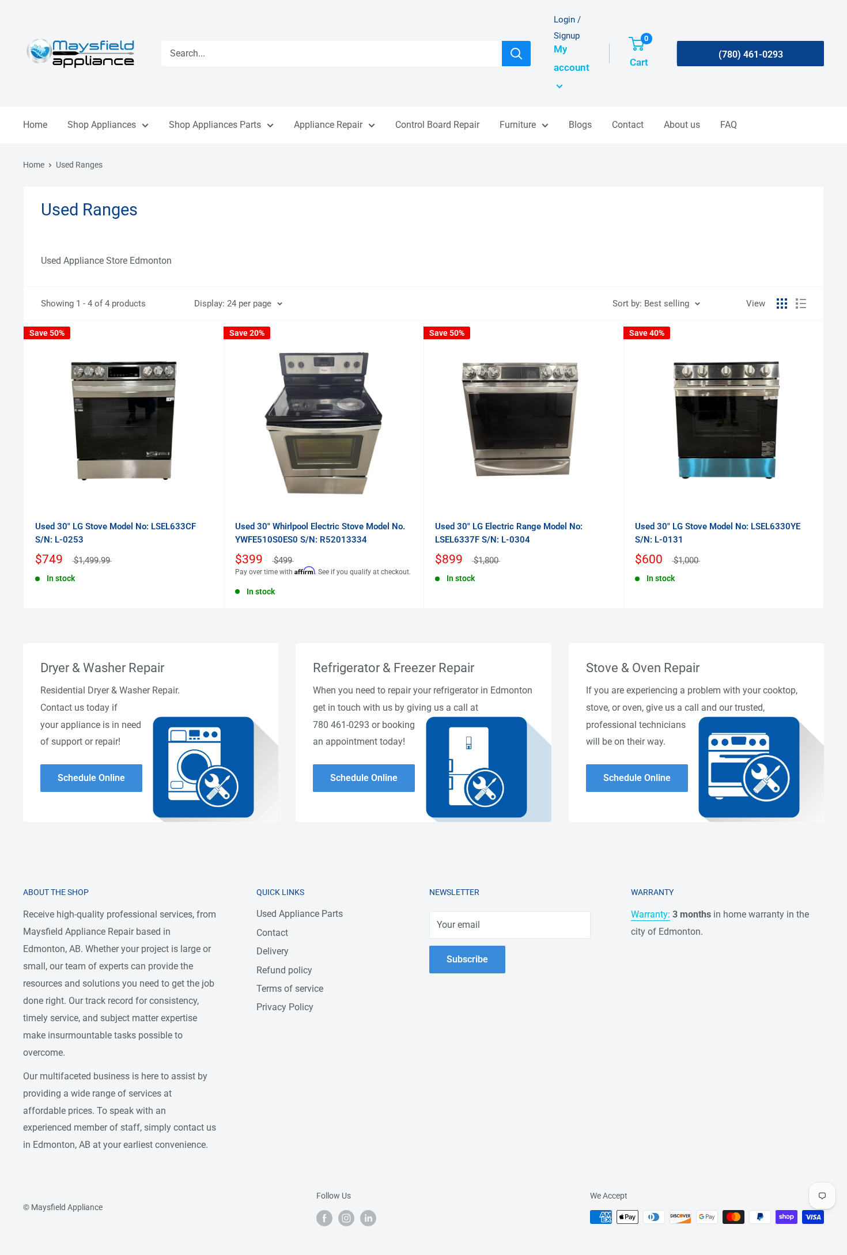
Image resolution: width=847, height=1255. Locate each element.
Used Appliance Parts (299, 913)
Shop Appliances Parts (215, 124)
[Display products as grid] (782, 303)
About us (682, 124)
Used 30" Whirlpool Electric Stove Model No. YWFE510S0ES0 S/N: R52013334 (320, 533)
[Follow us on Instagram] (346, 1218)
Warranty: (650, 914)
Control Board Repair (437, 124)
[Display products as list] (801, 303)
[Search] (516, 53)
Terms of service (289, 988)
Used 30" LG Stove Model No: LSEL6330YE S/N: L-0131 (717, 533)
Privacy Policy (284, 1007)
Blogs (580, 124)
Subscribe (467, 959)
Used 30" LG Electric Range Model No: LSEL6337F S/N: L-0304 (509, 533)
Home (35, 124)
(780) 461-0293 (751, 54)
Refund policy (284, 970)
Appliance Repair (328, 124)
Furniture (518, 124)
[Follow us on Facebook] (324, 1218)
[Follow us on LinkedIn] (368, 1218)
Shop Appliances (101, 124)
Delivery (272, 951)
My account (571, 58)
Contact (628, 124)
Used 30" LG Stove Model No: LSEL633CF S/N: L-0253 (115, 533)
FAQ (728, 124)
